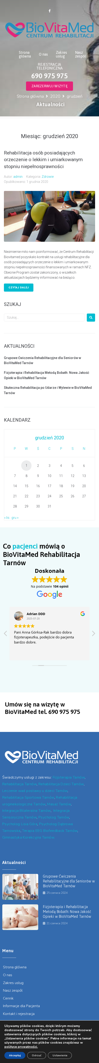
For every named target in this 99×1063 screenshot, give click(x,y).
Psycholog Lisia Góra (19, 824)
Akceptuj (15, 1055)
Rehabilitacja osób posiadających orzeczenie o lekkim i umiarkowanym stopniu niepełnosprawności (43, 159)
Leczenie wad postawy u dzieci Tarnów (34, 790)
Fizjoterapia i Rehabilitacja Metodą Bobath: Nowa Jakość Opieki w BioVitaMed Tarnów (67, 911)
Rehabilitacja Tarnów (19, 784)
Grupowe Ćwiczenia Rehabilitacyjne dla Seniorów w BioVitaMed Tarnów (69, 881)
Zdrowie (48, 176)
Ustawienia (59, 1055)
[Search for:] (44, 317)
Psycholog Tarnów (53, 817)
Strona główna (30, 96)
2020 (55, 96)
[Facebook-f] (49, 11)
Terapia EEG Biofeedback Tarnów (49, 830)
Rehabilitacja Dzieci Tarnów (61, 784)
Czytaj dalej (19, 287)
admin (18, 176)
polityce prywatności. (21, 1047)
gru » (15, 517)
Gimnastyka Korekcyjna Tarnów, (28, 837)
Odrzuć (36, 1055)
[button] (93, 634)
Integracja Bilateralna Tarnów (26, 810)
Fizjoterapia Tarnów (69, 777)
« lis (6, 517)
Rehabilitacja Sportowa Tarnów (28, 797)
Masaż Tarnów (59, 804)
